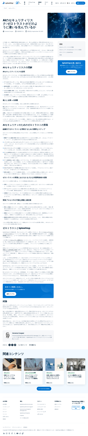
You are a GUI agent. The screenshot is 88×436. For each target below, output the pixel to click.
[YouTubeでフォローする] (17, 433)
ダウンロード (63, 3)
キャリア (5, 411)
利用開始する (58, 401)
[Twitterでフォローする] (14, 433)
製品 (24, 3)
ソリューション (31, 3)
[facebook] (12, 345)
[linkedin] (9, 345)
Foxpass (22, 415)
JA (69, 3)
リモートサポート (9, 234)
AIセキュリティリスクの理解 (66, 47)
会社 (51, 3)
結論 (60, 55)
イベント (5, 409)
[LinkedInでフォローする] (4, 433)
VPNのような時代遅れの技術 (10, 250)
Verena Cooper (9, 31)
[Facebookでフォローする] (12, 433)
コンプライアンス (6, 427)
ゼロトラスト (18, 58)
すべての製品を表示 (24, 418)
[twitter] (15, 345)
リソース (46, 3)
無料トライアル (80, 3)
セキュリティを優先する (16, 240)
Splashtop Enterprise (25, 413)
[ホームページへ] (8, 3)
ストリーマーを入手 (41, 411)
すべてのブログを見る (44, 388)
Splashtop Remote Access (26, 404)
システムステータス (41, 406)
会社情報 (5, 401)
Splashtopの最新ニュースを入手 (78, 402)
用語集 (4, 419)
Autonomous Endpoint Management (25, 409)
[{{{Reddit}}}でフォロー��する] (20, 433)
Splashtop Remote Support (26, 406)
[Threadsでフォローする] (9, 433)
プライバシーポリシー (17, 427)
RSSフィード (24, 345)
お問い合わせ (6, 416)
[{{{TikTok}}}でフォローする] (23, 433)
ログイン (73, 3)
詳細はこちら (7, 382)
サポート (57, 3)
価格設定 (40, 3)
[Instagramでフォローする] (6, 433)
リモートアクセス (47, 232)
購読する (33, 345)
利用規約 (25, 427)
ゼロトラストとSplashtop (66, 52)
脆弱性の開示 (40, 409)
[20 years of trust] (17, 3)
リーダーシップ (6, 406)
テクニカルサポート (41, 404)
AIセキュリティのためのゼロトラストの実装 (70, 50)
